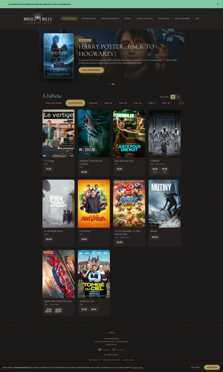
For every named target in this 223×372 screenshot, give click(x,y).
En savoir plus (137, 367)
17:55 (48, 169)
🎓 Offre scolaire (111, 355)
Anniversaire (182, 18)
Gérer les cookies (128, 360)
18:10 (119, 169)
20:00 (84, 172)
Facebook (106, 350)
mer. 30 (166, 103)
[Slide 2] (110, 84)
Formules (163, 18)
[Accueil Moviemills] (37, 18)
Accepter (212, 367)
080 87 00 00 (111, 345)
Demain (93, 103)
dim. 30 (138, 103)
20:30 (49, 239)
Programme (69, 18)
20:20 (155, 237)
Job (197, 18)
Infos (128, 18)
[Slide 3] (113, 84)
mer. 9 (152, 103)
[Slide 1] (108, 84)
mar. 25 (108, 103)
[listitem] (58, 143)
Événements (89, 18)
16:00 (119, 242)
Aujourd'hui (75, 103)
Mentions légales (94, 360)
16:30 (154, 170)
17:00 (48, 309)
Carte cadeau (144, 18)
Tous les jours (53, 103)
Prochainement (110, 18)
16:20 (84, 239)
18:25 (93, 309)
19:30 (164, 170)
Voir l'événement (91, 70)
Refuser (195, 367)
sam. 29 (123, 103)
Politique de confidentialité (111, 360)
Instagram (120, 350)
